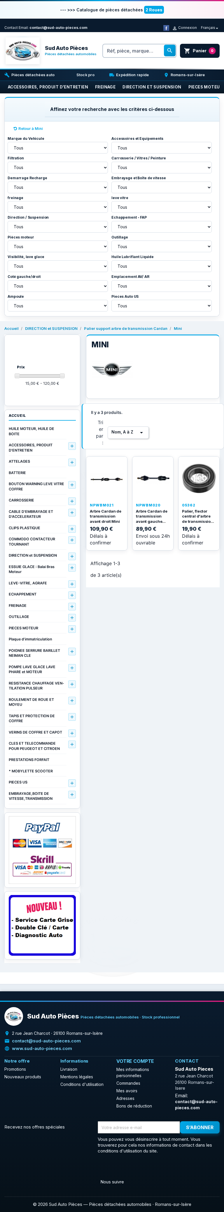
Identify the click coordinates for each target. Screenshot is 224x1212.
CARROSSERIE (21, 500)
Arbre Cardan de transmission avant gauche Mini (151, 519)
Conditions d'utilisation (82, 1084)
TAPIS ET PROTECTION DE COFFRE (32, 718)
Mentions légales (76, 1076)
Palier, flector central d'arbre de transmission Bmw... (197, 519)
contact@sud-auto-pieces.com (58, 27)
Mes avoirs (126, 1090)
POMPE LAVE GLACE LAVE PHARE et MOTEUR (32, 669)
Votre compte (135, 1061)
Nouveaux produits (22, 1076)
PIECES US (18, 782)
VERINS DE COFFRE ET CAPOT (35, 732)
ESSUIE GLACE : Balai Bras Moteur (32, 569)
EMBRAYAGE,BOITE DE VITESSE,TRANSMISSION (30, 796)
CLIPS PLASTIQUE (24, 528)
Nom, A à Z (128, 432)
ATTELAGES (19, 461)
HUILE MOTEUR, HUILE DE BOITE (31, 431)
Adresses (125, 1098)
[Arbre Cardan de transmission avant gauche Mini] (152, 478)
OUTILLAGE (19, 616)
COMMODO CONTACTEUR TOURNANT (32, 541)
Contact (11, 27)
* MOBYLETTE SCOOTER (31, 771)
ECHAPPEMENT (22, 594)
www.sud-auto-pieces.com (42, 1048)
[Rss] (23, 1168)
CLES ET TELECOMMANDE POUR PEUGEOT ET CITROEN (34, 746)
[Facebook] (166, 27)
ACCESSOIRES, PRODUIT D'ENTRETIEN (30, 447)
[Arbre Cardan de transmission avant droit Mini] (106, 478)
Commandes (128, 1083)
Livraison (68, 1069)
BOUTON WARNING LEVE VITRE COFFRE (36, 486)
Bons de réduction (134, 1105)
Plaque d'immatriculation (30, 639)
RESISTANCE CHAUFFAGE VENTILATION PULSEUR (36, 686)
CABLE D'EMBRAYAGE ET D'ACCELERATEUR (31, 514)
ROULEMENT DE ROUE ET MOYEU (31, 702)
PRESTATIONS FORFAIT (29, 760)
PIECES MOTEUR (23, 628)
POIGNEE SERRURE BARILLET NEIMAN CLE (34, 653)
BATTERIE (17, 473)
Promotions (15, 1069)
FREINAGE (18, 605)
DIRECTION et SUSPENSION (33, 555)
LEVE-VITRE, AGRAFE (28, 583)
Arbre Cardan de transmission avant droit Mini (105, 516)
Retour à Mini (30, 128)
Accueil (17, 415)
